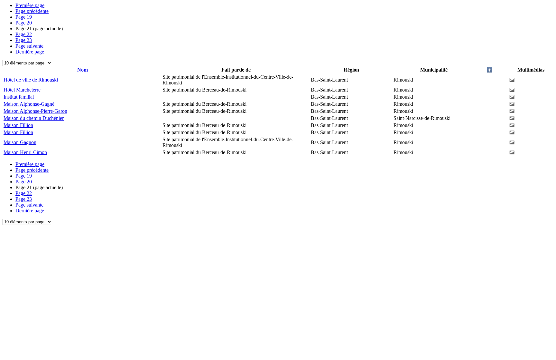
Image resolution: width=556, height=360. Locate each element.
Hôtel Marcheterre (22, 89)
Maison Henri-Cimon (25, 152)
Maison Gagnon (20, 142)
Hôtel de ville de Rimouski (31, 80)
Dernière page (29, 51)
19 (23, 17)
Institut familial (19, 97)
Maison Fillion (18, 125)
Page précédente (32, 11)
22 (23, 34)
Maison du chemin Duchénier (34, 118)
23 (23, 40)
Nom (82, 70)
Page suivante (29, 46)
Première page (29, 5)
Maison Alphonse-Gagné (29, 104)
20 (23, 22)
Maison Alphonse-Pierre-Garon (35, 111)
